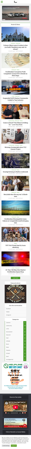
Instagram (8, 315)
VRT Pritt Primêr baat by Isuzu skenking (15, 246)
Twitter (8, 311)
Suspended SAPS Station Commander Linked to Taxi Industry (15, 99)
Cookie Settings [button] (6, 445)
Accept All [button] (14, 445)
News (18, 69)
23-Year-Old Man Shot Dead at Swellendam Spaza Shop (16, 271)
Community (11, 120)
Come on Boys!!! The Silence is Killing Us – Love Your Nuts (15, 124)
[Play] (6, 412)
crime (13, 96)
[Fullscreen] (25, 412)
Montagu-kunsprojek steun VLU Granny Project (15, 148)
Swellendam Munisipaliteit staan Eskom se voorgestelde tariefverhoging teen (15, 221)
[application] (15, 407)
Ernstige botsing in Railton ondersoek (15, 172)
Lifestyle (17, 145)
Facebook (8, 308)
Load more (15, 278)
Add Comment (19, 51)
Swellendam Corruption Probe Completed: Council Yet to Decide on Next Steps (15, 73)
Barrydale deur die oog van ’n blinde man (15, 195)
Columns (13, 43)
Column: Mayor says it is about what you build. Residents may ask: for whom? (15, 47)
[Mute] (23, 412)
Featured (18, 43)
